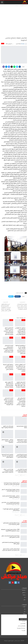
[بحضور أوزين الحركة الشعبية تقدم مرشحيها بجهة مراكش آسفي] (8, 359)
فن (24, 597)
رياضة (24, 595)
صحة (24, 613)
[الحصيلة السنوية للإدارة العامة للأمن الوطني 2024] (23, 544)
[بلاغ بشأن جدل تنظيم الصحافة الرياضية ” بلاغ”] (7, 420)
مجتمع (23, 592)
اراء (24, 609)
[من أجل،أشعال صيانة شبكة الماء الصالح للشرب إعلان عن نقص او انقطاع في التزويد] (23, 485)
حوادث (24, 606)
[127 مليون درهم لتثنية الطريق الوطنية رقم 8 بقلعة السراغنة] (8, 377)
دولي (24, 599)
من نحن (23, 621)
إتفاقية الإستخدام (21, 626)
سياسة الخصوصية (21, 628)
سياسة (3, 43)
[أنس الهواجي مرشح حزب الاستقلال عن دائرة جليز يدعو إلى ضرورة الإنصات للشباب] (20, 359)
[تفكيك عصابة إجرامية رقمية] (21, 420)
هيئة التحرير (23, 623)
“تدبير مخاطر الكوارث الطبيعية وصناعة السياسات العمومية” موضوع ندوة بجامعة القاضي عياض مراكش (6, 307)
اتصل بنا (23, 630)
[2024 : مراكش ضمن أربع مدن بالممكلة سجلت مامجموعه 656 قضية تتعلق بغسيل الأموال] (23, 531)
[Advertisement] (14, 21)
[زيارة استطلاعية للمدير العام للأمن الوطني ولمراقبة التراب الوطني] (23, 524)
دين (24, 611)
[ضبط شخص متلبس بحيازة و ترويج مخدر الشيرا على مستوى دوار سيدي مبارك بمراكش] (23, 550)
